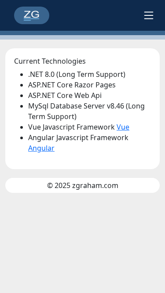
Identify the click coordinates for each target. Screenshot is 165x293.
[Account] (149, 15)
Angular (41, 148)
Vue (123, 127)
